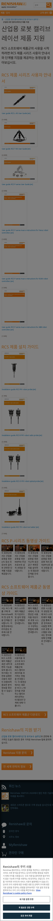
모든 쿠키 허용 (26, 915)
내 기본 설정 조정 (26, 899)
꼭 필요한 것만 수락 (26, 907)
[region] (26, 889)
